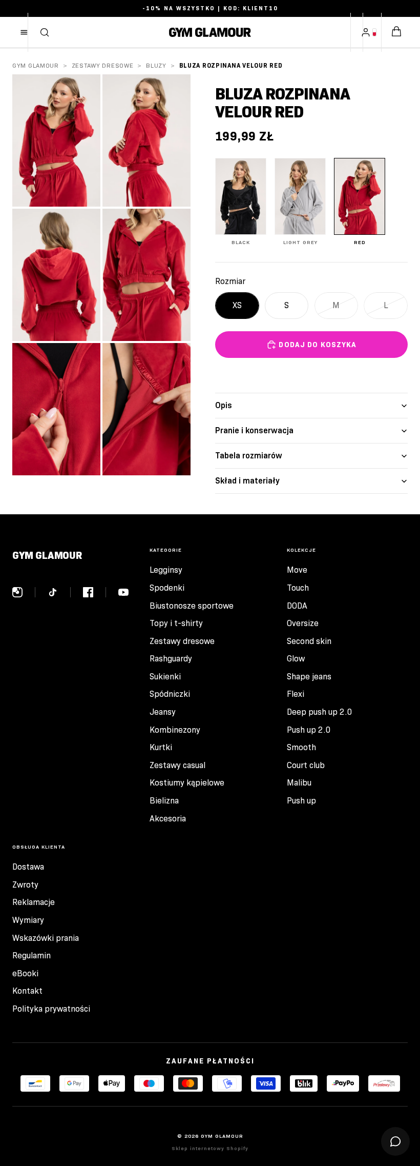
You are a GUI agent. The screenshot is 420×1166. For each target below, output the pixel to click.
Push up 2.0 (309, 730)
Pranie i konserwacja (254, 430)
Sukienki (165, 676)
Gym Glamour (35, 65)
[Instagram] (23, 592)
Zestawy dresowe (103, 65)
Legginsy (166, 570)
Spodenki (167, 588)
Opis (223, 405)
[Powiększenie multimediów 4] (146, 275)
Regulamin (31, 955)
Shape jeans (309, 676)
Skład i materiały (247, 481)
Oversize (303, 623)
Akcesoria (168, 818)
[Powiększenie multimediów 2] (146, 140)
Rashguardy (171, 659)
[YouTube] (123, 592)
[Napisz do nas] (395, 1141)
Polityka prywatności (51, 1009)
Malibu (299, 783)
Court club (306, 765)
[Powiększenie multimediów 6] (146, 409)
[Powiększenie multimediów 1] (56, 140)
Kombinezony (175, 730)
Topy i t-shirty (176, 623)
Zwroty (25, 885)
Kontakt (27, 991)
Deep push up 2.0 (319, 712)
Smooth (301, 747)
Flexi (295, 694)
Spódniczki (170, 694)
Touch (298, 588)
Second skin (309, 641)
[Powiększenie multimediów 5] (56, 409)
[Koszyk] (396, 32)
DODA (297, 606)
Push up (301, 801)
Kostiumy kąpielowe (187, 783)
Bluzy (156, 65)
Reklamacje (33, 902)
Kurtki (161, 747)
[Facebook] (94, 592)
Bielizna (164, 801)
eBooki (25, 973)
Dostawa (28, 867)
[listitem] (240, 202)
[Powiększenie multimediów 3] (56, 275)
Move (297, 570)
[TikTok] (59, 592)
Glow (296, 659)
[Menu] (24, 32)
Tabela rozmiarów (248, 455)
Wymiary (28, 920)
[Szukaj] (44, 32)
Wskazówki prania (45, 938)
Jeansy (163, 712)
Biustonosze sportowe (192, 606)
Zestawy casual (177, 765)
